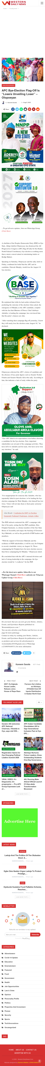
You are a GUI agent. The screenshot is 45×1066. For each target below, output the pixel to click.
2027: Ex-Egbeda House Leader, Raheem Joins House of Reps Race (12, 687)
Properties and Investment (15, 1007)
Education (9, 962)
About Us (20, 1050)
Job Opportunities (12, 986)
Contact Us (31, 1050)
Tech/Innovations (11, 1023)
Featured (8, 970)
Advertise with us (22, 1053)
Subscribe (35, 934)
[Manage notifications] (39, 1061)
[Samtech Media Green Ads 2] (22, 349)
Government (9, 978)
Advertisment (10, 953)
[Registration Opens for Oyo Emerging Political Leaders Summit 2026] (11, 743)
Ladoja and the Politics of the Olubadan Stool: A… (22, 856)
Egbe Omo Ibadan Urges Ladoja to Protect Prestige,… (22, 872)
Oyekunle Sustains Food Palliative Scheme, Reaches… (23, 888)
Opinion (22, 851)
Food (22, 883)
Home (11, 1050)
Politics (7, 1003)
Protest (7, 1011)
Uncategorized (8, 85)
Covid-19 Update (11, 957)
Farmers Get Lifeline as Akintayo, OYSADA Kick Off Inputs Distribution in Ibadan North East (32, 689)
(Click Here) (6, 231)
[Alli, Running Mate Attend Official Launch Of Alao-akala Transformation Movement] (33, 770)
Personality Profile (12, 998)
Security (8, 1015)
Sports (7, 1019)
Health (7, 982)
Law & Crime (9, 990)
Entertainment (10, 966)
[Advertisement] (22, 33)
